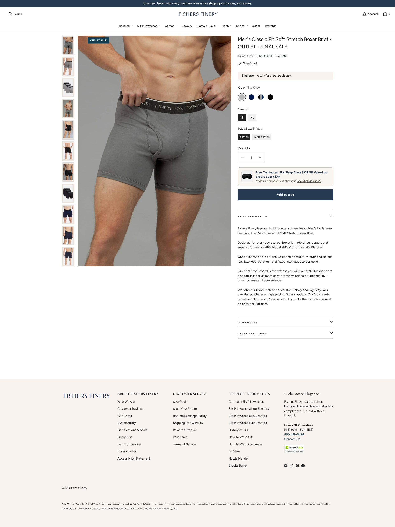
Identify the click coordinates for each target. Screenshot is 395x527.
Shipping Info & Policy (188, 423)
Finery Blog (125, 437)
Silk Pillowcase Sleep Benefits (249, 409)
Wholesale (180, 437)
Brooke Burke (238, 465)
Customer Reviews (130, 409)
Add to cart (285, 195)
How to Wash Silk (241, 437)
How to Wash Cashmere (245, 444)
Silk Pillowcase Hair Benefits (248, 423)
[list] (154, 151)
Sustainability (126, 423)
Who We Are (126, 402)
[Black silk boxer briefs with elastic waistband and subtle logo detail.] (68, 172)
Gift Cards (124, 416)
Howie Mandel (238, 458)
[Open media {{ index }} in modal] (154, 151)
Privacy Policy (127, 451)
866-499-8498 (294, 434)
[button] (125, 25)
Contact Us (292, 439)
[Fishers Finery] (197, 14)
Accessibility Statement (133, 458)
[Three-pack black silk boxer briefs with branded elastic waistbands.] (68, 193)
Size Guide (180, 402)
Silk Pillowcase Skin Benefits (248, 416)
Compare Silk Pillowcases (246, 402)
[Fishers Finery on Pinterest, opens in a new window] (297, 465)
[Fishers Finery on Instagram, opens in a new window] (291, 465)
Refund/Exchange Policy (190, 416)
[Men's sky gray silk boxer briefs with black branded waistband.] (68, 45)
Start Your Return (185, 409)
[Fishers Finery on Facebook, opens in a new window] (286, 465)
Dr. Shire (234, 451)
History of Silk (238, 430)
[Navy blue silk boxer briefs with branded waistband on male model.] (68, 235)
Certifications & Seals (132, 430)
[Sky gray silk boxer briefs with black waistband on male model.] (68, 108)
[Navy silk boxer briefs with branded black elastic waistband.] (68, 214)
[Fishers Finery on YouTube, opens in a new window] (303, 465)
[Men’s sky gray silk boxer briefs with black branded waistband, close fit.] (68, 66)
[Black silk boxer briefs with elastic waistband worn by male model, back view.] (68, 151)
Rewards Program (185, 430)
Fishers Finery (79, 487)
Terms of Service (129, 444)
